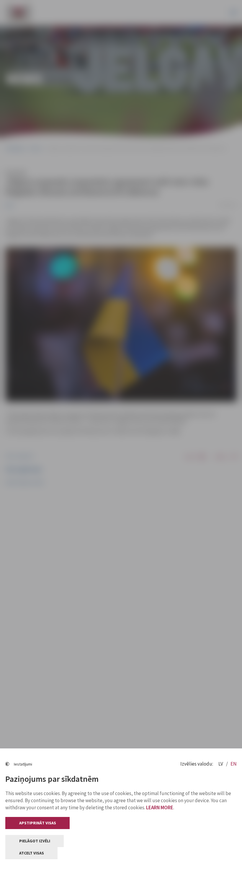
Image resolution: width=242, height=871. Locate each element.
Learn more (159, 807)
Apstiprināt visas (37, 823)
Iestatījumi (23, 764)
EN (233, 764)
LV (221, 764)
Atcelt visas (31, 853)
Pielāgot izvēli (34, 841)
